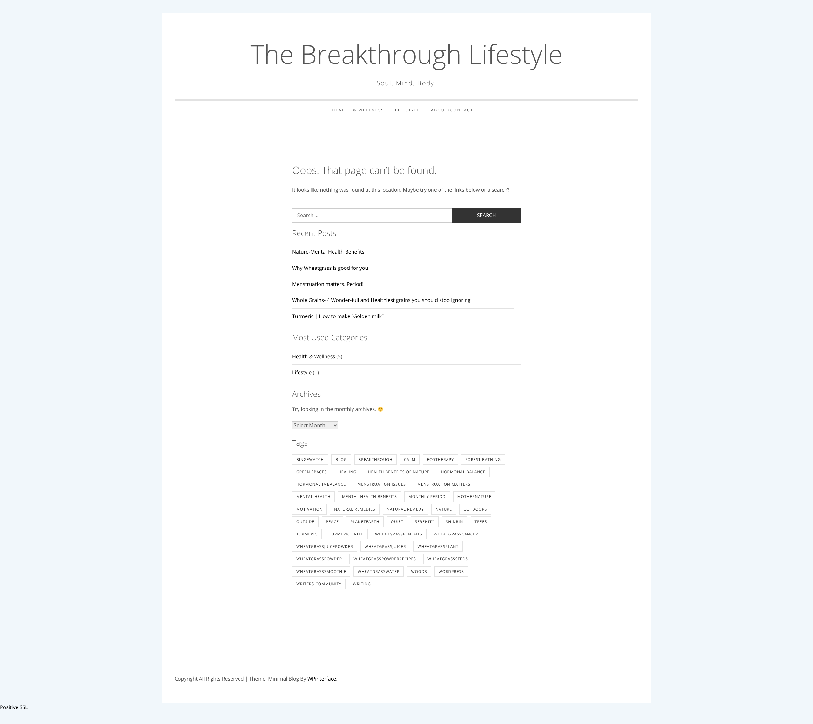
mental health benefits (369, 496)
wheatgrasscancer (456, 534)
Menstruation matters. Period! (328, 284)
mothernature (474, 496)
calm (409, 459)
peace (332, 521)
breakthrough (376, 459)
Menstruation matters (443, 484)
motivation (309, 509)
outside (305, 521)
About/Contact (452, 110)
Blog (341, 459)
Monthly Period (427, 496)
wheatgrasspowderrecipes (384, 558)
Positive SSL (14, 707)
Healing (347, 472)
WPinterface (321, 678)
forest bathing (483, 459)
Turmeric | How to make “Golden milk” (338, 316)
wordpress (451, 571)
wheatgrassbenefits (398, 534)
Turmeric (307, 534)
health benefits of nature (399, 472)
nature (443, 509)
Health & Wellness (358, 110)
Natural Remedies (354, 509)
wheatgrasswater (379, 571)
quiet (397, 521)
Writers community (318, 584)
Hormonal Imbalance (321, 484)
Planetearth (365, 521)
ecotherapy (440, 459)
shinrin (454, 521)
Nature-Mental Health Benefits (328, 251)
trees (481, 521)
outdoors (475, 509)
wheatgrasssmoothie (321, 571)
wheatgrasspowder (319, 558)
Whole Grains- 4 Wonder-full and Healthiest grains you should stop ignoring (381, 299)
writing (362, 584)
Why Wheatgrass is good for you (330, 267)
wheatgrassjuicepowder (324, 546)
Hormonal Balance (463, 472)
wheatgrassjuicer (385, 546)
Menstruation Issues (381, 484)
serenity (424, 521)
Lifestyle (407, 110)
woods (419, 571)
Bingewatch (310, 459)
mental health (313, 496)
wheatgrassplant (438, 546)
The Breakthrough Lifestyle (407, 54)
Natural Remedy (405, 509)
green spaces (311, 472)
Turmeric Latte (346, 534)
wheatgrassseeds (447, 558)
